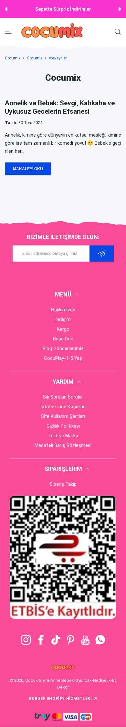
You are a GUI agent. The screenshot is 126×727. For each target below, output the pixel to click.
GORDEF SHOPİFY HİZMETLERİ (63, 698)
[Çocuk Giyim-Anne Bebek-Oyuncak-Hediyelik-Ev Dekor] (52, 31)
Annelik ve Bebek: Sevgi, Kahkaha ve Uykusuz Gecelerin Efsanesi (60, 107)
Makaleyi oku (28, 169)
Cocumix (12, 58)
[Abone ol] (101, 253)
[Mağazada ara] (117, 32)
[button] (6, 9)
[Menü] (8, 32)
